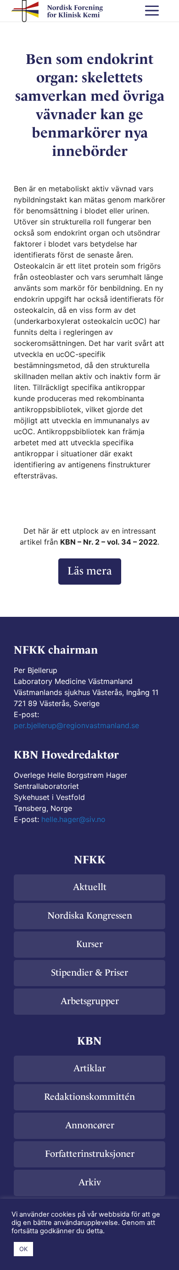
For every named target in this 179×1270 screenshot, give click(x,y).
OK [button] (23, 1249)
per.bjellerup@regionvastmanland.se (76, 725)
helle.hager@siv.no (73, 819)
